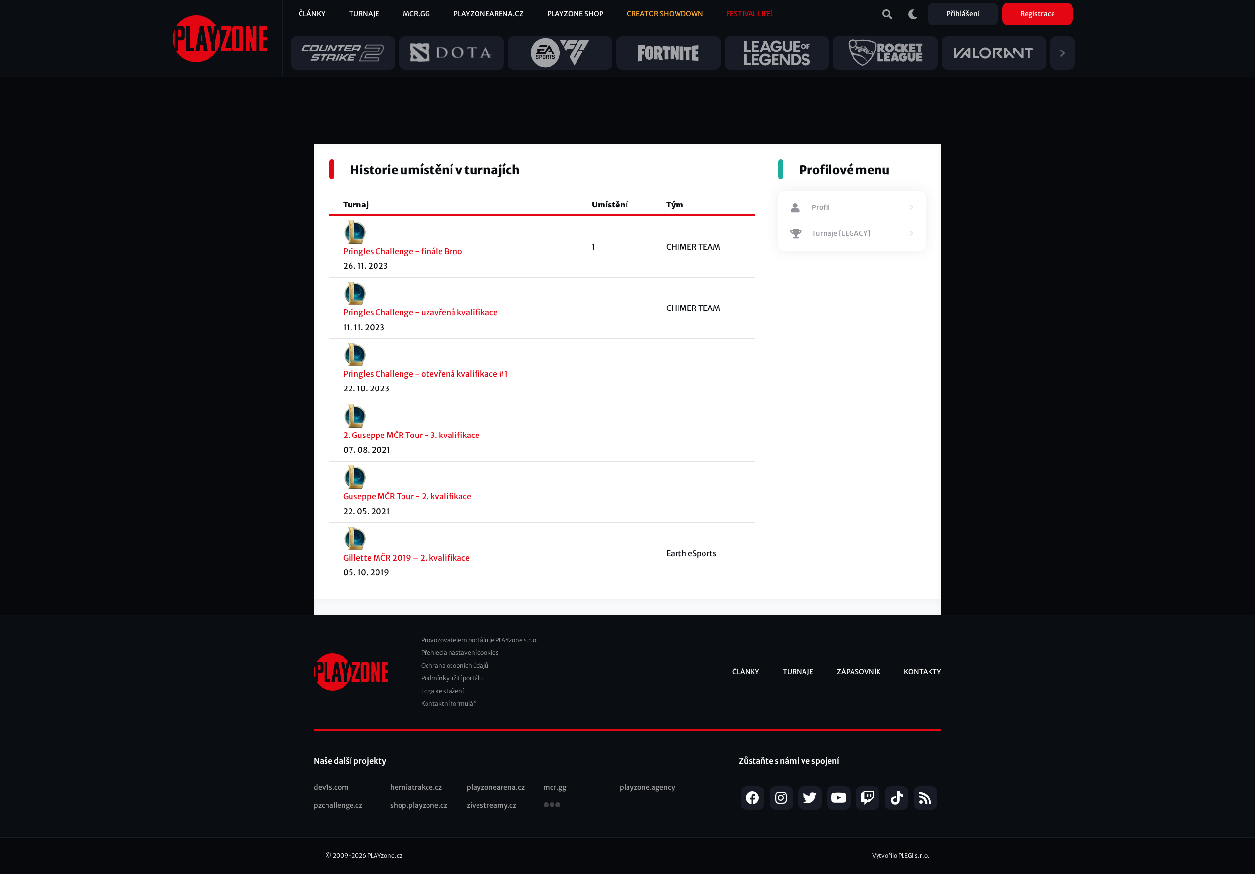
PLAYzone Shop (575, 13)
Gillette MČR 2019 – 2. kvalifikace (406, 558)
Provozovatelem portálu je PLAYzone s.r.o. (479, 639)
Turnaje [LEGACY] (841, 233)
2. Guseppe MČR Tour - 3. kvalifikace (411, 435)
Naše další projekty (350, 761)
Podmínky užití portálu (452, 678)
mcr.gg (554, 787)
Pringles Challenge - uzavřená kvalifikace (420, 312)
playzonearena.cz (496, 787)
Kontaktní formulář (448, 703)
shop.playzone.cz (418, 805)
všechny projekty (552, 806)
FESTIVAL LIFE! (750, 13)
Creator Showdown (665, 13)
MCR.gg (416, 13)
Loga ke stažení (442, 690)
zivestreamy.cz (491, 805)
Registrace (1037, 13)
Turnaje (364, 13)
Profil (821, 207)
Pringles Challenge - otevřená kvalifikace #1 (425, 374)
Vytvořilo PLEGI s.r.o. (900, 855)
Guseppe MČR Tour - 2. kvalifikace (407, 496)
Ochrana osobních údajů (454, 665)
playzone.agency (647, 787)
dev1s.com (331, 787)
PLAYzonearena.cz (488, 13)
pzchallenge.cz (338, 805)
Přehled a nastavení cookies (460, 652)
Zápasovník (858, 672)
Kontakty (922, 672)
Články (312, 13)
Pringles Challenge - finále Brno (402, 251)
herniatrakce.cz (416, 787)
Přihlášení (962, 13)
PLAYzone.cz (384, 855)
